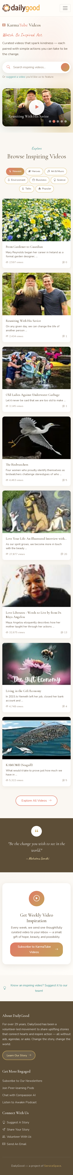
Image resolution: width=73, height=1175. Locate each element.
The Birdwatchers (17, 465)
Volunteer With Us (19, 1137)
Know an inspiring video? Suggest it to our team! (39, 988)
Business (41, 180)
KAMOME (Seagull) (19, 765)
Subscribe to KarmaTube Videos (34, 949)
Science (61, 180)
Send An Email (16, 1144)
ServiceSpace (52, 1166)
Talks (28, 188)
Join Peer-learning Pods (18, 1088)
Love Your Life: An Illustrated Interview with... (36, 539)
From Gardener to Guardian (24, 247)
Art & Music (57, 171)
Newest (17, 171)
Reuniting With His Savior (29, 116)
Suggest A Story (18, 1122)
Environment (18, 180)
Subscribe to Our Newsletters (22, 1081)
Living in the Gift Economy (23, 691)
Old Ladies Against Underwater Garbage (33, 395)
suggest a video (15, 77)
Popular (46, 188)
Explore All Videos (34, 800)
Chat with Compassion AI (19, 1095)
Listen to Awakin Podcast (19, 1102)
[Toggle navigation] (65, 8)
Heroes (36, 171)
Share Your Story (18, 1130)
